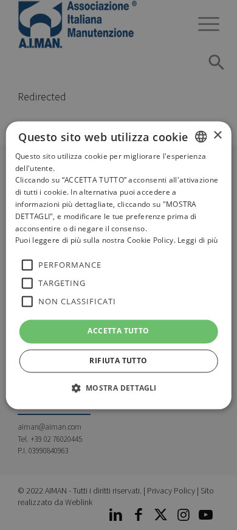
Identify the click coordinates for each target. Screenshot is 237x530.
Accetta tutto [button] (118, 331)
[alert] (118, 265)
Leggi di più (197, 240)
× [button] (217, 135)
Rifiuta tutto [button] (118, 360)
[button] (118, 388)
